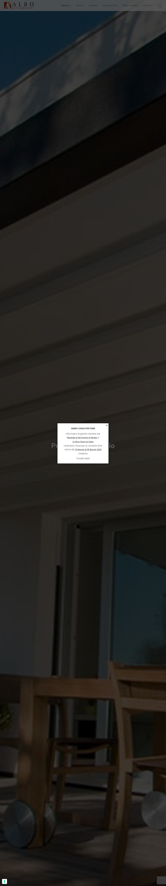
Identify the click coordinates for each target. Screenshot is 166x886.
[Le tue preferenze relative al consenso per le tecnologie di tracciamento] (4, 881)
